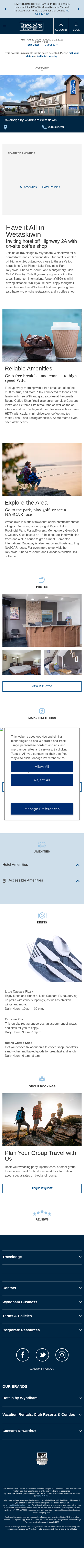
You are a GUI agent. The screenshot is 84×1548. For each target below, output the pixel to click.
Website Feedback (42, 1369)
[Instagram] (62, 1355)
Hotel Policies (51, 187)
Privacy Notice (43, 1496)
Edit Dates (34, 44)
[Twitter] (42, 1355)
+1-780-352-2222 (56, 127)
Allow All (42, 766)
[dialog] (42, 774)
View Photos (42, 686)
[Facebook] (23, 1355)
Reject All (42, 780)
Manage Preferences (42, 809)
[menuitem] (4, 26)
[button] (5, 8)
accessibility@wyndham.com (18, 1505)
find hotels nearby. (47, 56)
